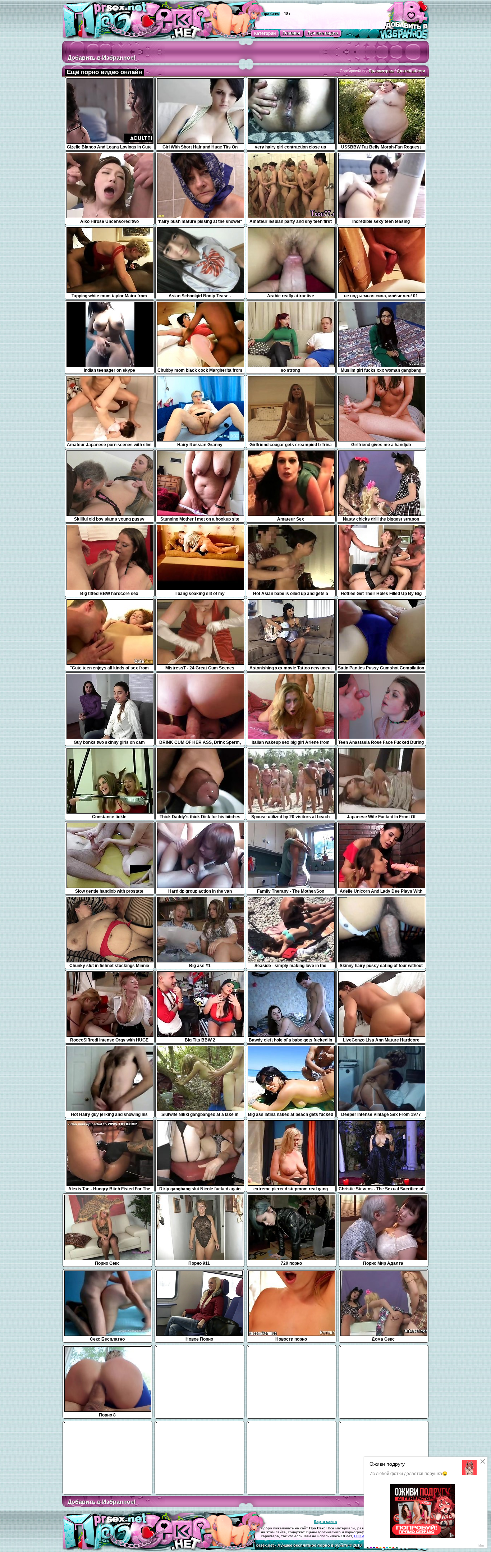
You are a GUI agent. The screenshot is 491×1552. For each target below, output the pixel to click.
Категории (265, 33)
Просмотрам (381, 71)
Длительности (411, 71)
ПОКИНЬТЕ (363, 1536)
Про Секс (270, 14)
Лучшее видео (322, 33)
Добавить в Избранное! (102, 58)
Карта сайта (325, 1521)
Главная (291, 33)
